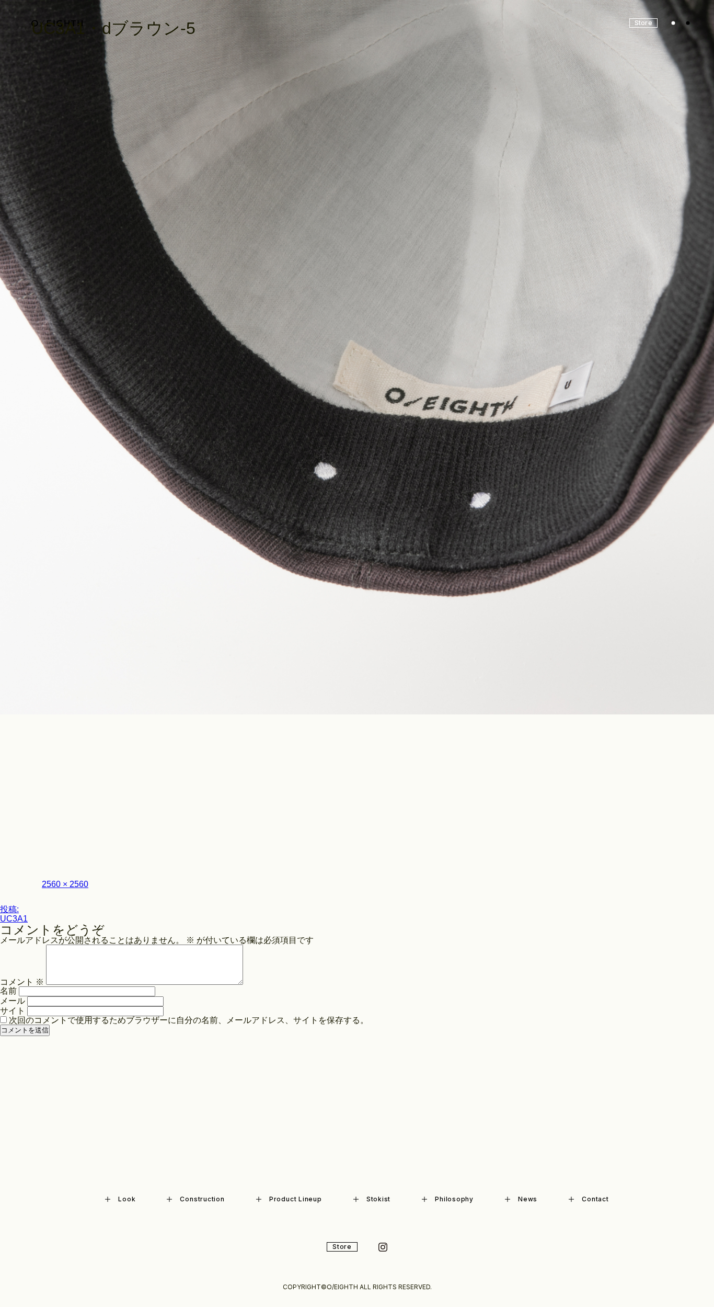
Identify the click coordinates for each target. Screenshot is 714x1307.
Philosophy (454, 1199)
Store (342, 1247)
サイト (12, 1010)
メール (12, 1000)
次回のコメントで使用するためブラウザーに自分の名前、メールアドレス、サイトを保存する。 (188, 1020)
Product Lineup (295, 1199)
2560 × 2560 (65, 884)
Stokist (378, 1199)
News (527, 1199)
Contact (595, 1199)
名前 (8, 990)
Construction (202, 1199)
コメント (22, 982)
